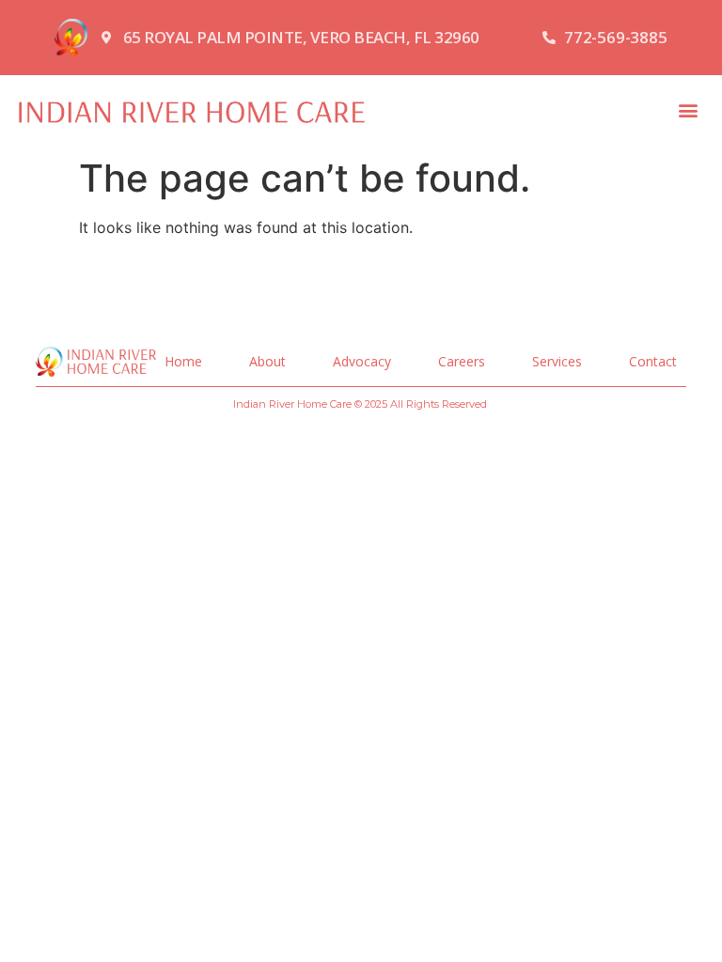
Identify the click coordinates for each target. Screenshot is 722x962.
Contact (653, 361)
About (267, 361)
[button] (687, 110)
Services (557, 361)
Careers (461, 361)
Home (183, 361)
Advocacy (362, 361)
